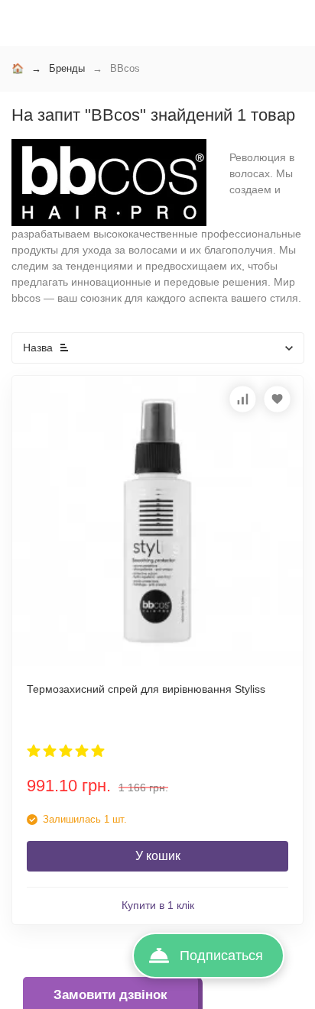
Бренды (67, 68)
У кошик (157, 855)
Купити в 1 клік (158, 905)
